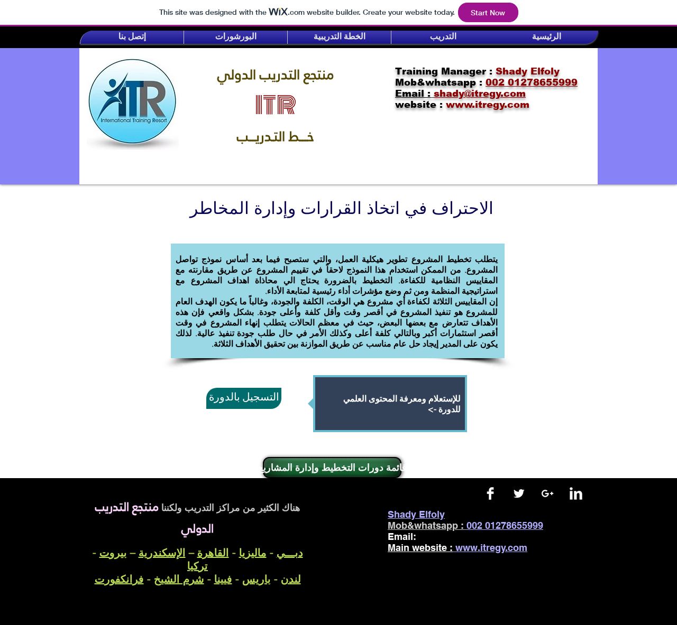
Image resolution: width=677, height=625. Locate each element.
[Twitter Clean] (519, 493)
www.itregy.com (491, 547)
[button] (132, 37)
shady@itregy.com (469, 536)
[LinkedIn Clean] (576, 493)
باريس (256, 578)
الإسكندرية (162, 552)
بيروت (113, 552)
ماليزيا (253, 552)
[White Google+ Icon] (547, 493)
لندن (291, 578)
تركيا (197, 565)
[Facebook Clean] (490, 493)
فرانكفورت (119, 578)
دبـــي (290, 552)
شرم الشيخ (179, 578)
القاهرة (213, 552)
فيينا (223, 578)
